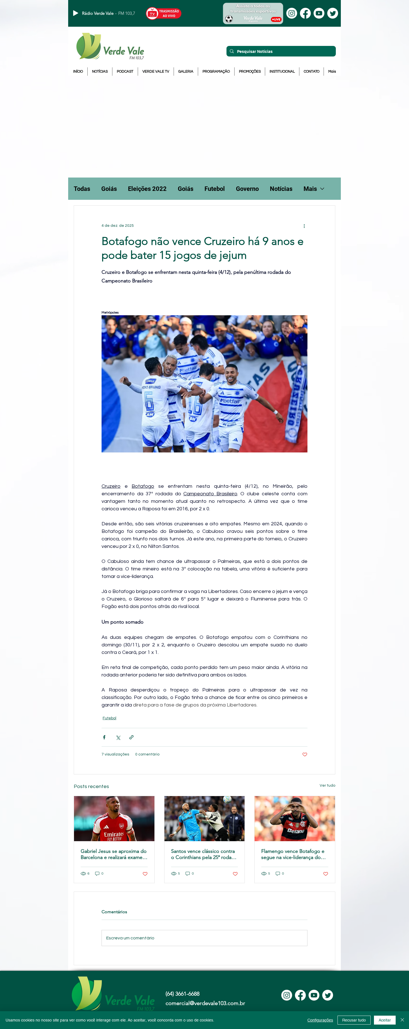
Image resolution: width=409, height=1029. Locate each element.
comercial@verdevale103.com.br (205, 1003)
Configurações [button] (320, 1020)
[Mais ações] (304, 225)
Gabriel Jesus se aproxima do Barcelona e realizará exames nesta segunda (114, 854)
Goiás (109, 188)
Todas (82, 188)
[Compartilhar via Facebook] (104, 737)
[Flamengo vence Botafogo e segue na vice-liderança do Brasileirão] (295, 818)
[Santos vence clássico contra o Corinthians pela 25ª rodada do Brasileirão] (204, 818)
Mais (310, 188)
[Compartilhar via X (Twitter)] (117, 737)
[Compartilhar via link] (131, 737)
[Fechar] (402, 1020)
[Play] (75, 13)
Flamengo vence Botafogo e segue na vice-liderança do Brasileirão (292, 854)
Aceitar (385, 1020)
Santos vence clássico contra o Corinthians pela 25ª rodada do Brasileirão (204, 854)
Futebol (214, 188)
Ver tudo (327, 785)
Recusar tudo (354, 1020)
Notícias (281, 188)
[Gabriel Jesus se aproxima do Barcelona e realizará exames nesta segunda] (114, 818)
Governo (247, 188)
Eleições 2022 (147, 188)
